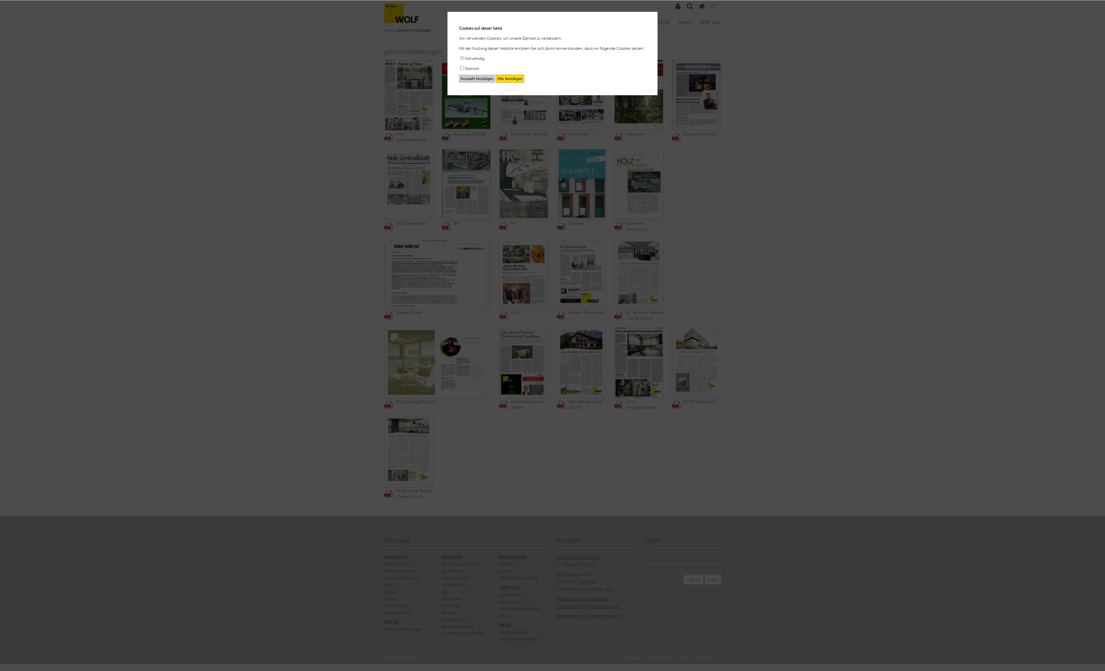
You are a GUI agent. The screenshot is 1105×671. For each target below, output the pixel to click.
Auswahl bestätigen (477, 79)
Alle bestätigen (510, 79)
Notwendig (474, 58)
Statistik (472, 68)
